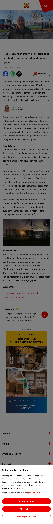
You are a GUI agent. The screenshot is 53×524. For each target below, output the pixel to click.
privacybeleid (34, 492)
